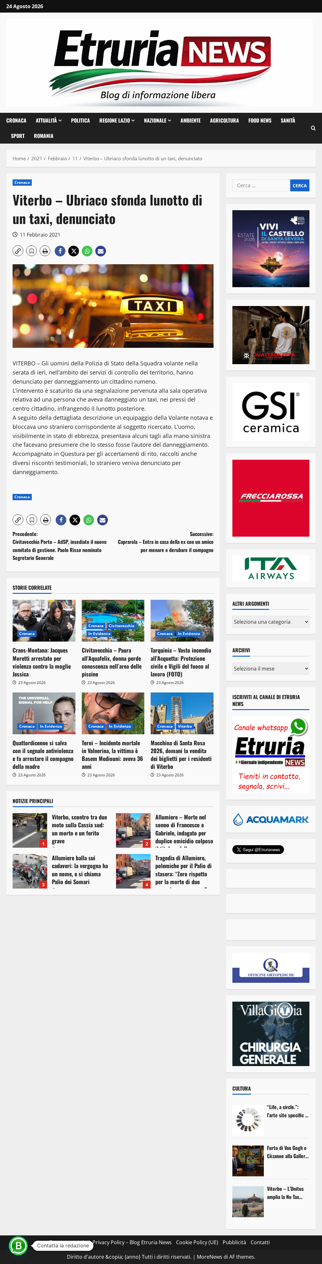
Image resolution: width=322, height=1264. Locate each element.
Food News (259, 120)
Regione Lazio (114, 120)
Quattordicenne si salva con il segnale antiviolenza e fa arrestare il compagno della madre (43, 755)
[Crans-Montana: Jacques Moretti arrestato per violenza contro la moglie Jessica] (44, 621)
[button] (313, 128)
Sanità (288, 120)
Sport (18, 136)
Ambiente (190, 120)
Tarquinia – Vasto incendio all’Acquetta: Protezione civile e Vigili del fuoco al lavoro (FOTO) (181, 662)
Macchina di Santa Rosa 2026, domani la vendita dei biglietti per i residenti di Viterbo (181, 755)
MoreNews (209, 1256)
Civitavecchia (121, 625)
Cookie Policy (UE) (197, 1242)
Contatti (260, 1242)
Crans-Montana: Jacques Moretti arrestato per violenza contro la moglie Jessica (42, 662)
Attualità (46, 120)
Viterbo (185, 726)
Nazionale (155, 120)
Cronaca (16, 120)
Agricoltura (224, 120)
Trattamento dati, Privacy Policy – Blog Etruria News (110, 1242)
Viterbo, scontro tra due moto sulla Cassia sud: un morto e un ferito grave (30, 830)
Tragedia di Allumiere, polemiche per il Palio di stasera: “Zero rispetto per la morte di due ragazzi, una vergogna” (133, 871)
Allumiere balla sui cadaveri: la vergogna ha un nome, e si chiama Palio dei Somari (30, 871)
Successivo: (165, 542)
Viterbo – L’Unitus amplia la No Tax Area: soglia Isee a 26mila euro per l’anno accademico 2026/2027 (285, 1193)
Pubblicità (234, 1242)
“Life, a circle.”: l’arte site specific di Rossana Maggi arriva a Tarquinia (288, 1111)
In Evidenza (99, 633)
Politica (80, 120)
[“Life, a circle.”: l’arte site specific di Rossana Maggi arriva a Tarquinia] (248, 1120)
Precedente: (60, 546)
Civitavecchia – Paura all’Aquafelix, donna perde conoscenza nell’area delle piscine (112, 662)
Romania (43, 136)
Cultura (241, 1088)
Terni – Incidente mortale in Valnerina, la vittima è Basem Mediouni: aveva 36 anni (112, 755)
